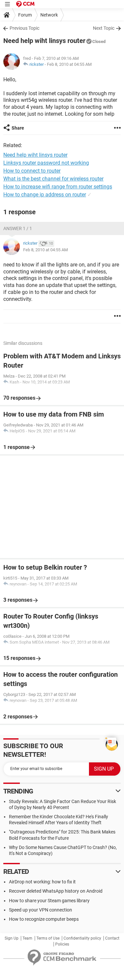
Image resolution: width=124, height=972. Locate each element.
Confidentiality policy (82, 938)
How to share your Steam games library (49, 900)
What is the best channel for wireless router (53, 179)
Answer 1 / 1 (17, 228)
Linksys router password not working (46, 163)
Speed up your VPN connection (40, 909)
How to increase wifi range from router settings (57, 186)
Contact (112, 938)
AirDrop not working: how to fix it (42, 881)
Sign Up (12, 938)
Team (27, 938)
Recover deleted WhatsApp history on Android (56, 891)
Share (18, 128)
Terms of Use (48, 938)
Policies (62, 944)
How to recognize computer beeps (44, 919)
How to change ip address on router (44, 194)
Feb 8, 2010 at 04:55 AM (69, 64)
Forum (25, 15)
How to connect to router (32, 171)
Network (49, 15)
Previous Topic (24, 28)
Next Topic (103, 28)
